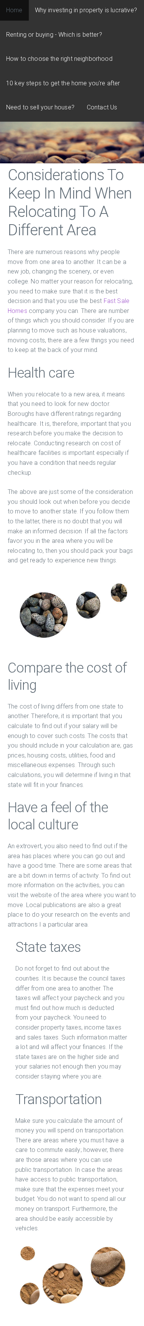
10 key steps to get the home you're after (63, 83)
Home (14, 10)
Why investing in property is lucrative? (86, 10)
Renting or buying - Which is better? (54, 34)
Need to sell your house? (40, 107)
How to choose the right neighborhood (59, 58)
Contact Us (102, 107)
